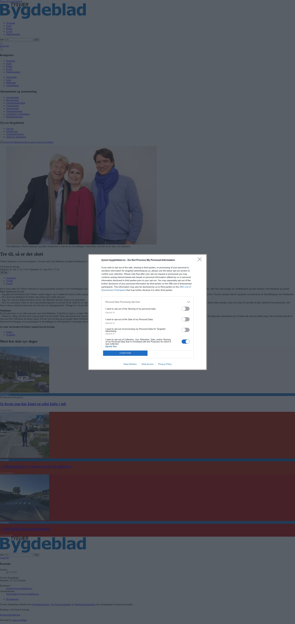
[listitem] (147, 302)
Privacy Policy (165, 364)
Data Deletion (130, 364)
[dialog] (147, 312)
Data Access (147, 364)
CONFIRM (125, 353)
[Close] (201, 260)
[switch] (186, 309)
